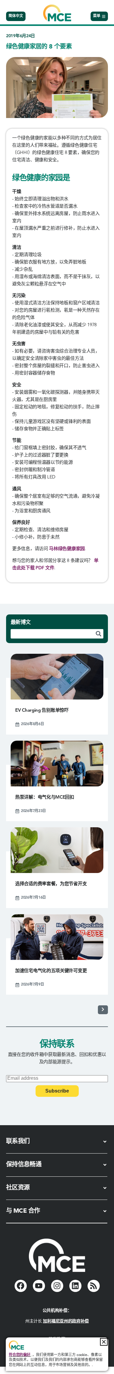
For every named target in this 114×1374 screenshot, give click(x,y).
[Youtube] (39, 1286)
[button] (103, 1341)
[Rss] (94, 1286)
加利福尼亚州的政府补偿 (66, 1321)
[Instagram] (57, 1286)
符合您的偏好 (19, 1355)
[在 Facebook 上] (21, 1286)
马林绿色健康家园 (67, 549)
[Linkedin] (75, 1286)
